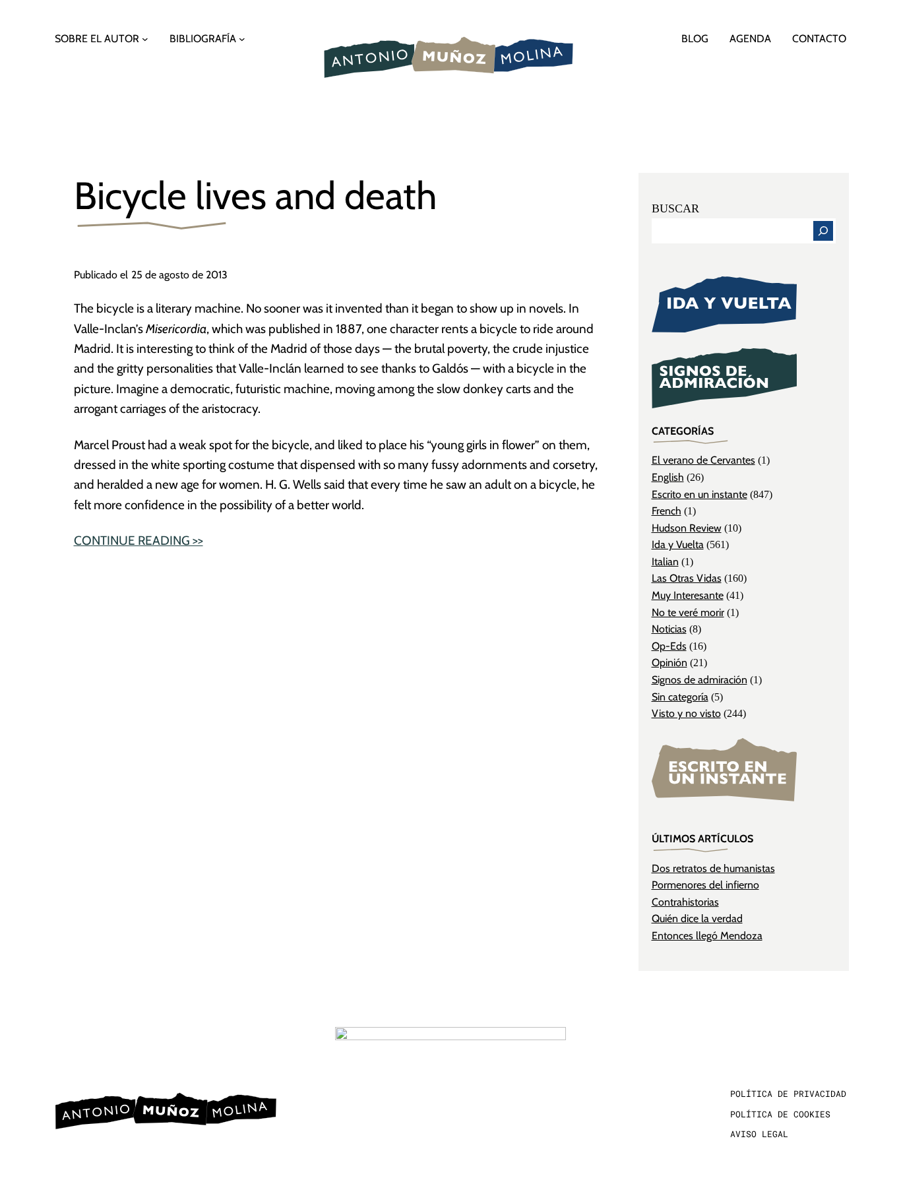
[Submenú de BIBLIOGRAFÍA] (242, 39)
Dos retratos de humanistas (713, 868)
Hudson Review (687, 528)
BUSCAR (675, 208)
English (668, 477)
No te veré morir (688, 612)
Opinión (669, 662)
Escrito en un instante (699, 494)
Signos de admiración (699, 679)
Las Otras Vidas (687, 578)
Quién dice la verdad (697, 918)
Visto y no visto (686, 713)
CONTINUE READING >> (138, 540)
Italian (665, 561)
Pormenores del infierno (705, 885)
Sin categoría (680, 697)
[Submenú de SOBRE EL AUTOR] (145, 39)
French (666, 511)
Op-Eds (669, 646)
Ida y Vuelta (678, 544)
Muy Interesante (688, 595)
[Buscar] (823, 231)
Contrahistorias (685, 902)
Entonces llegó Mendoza (707, 935)
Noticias (669, 629)
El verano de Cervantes (703, 460)
